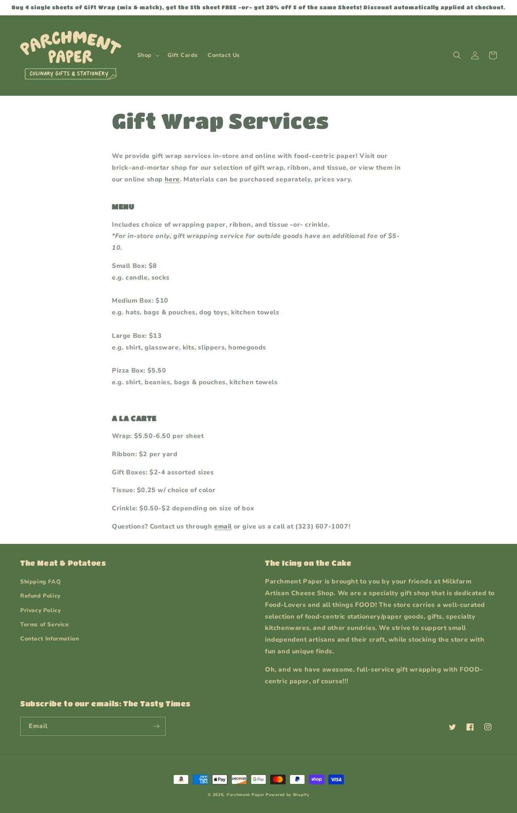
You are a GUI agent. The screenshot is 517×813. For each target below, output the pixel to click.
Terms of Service (44, 624)
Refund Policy (40, 596)
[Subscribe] (156, 726)
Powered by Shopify (287, 795)
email (223, 526)
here (172, 179)
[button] (147, 55)
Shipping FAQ (40, 582)
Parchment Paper (246, 795)
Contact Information (49, 638)
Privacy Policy (40, 610)
